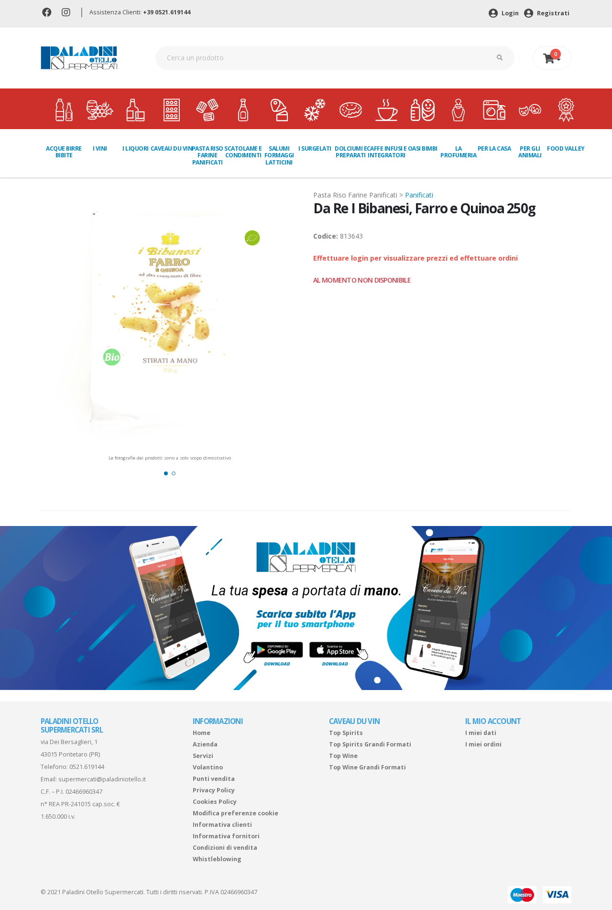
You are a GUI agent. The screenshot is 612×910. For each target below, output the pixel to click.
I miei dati (480, 733)
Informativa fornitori (226, 836)
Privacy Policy (214, 790)
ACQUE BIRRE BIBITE (64, 151)
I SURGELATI (314, 148)
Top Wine (343, 756)
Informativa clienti (222, 825)
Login (509, 13)
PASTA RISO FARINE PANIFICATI (207, 155)
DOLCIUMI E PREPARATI (351, 151)
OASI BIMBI (422, 148)
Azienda (205, 744)
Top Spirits (346, 733)
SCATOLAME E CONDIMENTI (243, 151)
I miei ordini (483, 744)
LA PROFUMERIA (458, 151)
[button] (166, 473)
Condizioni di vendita (225, 848)
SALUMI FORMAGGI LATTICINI (279, 155)
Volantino (208, 767)
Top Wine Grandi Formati (367, 767)
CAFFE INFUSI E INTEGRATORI (387, 151)
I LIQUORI (135, 148)
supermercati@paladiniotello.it (102, 779)
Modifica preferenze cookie (235, 813)
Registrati (552, 13)
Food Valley (566, 148)
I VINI (100, 148)
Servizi (203, 756)
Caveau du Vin (172, 148)
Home (201, 733)
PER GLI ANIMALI (530, 151)
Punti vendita (214, 779)
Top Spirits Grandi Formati (370, 744)
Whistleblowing (217, 859)
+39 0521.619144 (166, 12)
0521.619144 (86, 767)
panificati (419, 194)
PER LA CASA (494, 148)
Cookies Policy (215, 802)
